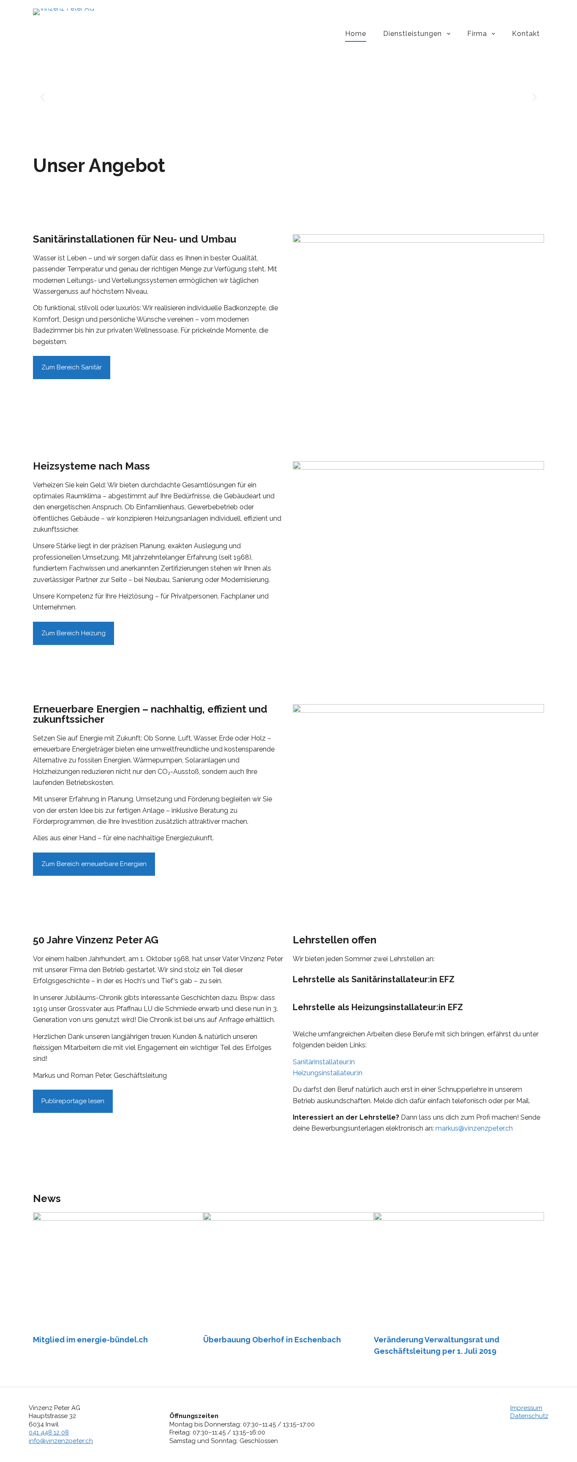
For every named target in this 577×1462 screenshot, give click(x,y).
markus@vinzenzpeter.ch (474, 1128)
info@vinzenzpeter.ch (61, 1441)
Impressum (526, 1408)
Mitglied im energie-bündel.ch (90, 1339)
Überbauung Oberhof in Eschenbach (272, 1339)
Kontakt (526, 34)
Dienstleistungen (412, 34)
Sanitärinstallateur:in (324, 1062)
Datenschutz (529, 1416)
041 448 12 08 (49, 1432)
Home (355, 34)
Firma (477, 34)
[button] (42, 97)
